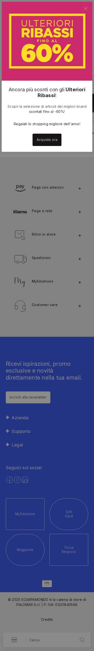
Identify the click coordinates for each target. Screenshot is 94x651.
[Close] (85, 8)
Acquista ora (47, 140)
